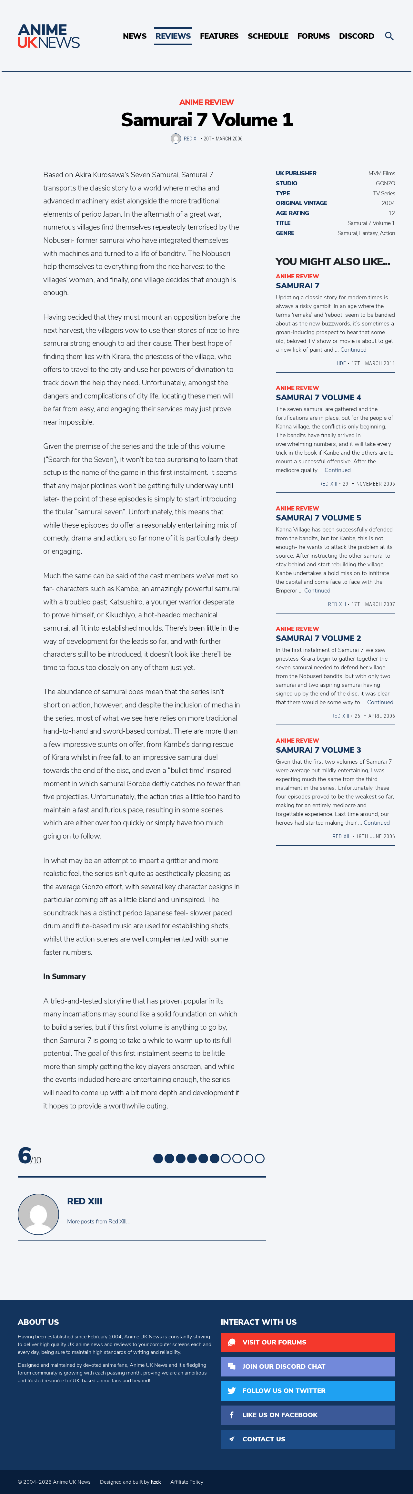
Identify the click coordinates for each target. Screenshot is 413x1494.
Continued (353, 350)
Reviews (173, 36)
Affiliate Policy (186, 1482)
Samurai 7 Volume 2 (318, 638)
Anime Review (206, 102)
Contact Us (264, 1439)
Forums (313, 36)
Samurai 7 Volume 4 (318, 397)
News (134, 36)
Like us (280, 1415)
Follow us (284, 1390)
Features (219, 36)
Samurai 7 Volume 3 (318, 750)
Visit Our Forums (274, 1342)
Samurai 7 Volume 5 (318, 518)
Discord (357, 36)
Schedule (268, 36)
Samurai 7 (297, 286)
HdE (341, 363)
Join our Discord (284, 1366)
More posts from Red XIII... (98, 1221)
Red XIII (191, 138)
